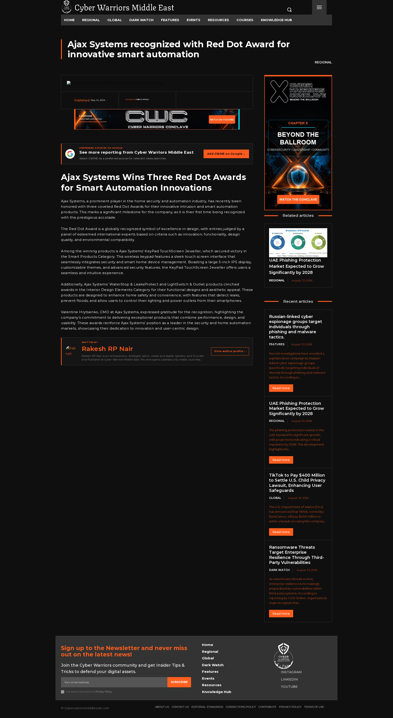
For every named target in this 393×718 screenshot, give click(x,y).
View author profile (230, 351)
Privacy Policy (104, 691)
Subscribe (179, 682)
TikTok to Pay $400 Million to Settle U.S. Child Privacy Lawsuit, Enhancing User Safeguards (297, 483)
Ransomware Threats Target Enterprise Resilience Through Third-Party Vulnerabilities (296, 555)
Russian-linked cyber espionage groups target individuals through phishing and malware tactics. (295, 327)
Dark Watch (279, 570)
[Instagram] (274, 672)
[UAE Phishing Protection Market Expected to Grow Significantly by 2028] (298, 242)
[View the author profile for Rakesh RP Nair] (71, 351)
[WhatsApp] (225, 102)
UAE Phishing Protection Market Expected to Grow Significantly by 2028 (296, 266)
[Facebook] (192, 102)
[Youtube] (274, 686)
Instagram (291, 672)
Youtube (289, 687)
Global (275, 498)
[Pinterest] (214, 102)
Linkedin (289, 679)
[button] (284, 9)
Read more (281, 388)
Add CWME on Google (226, 153)
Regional (323, 62)
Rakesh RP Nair (142, 99)
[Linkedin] (236, 102)
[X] (203, 102)
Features (277, 344)
